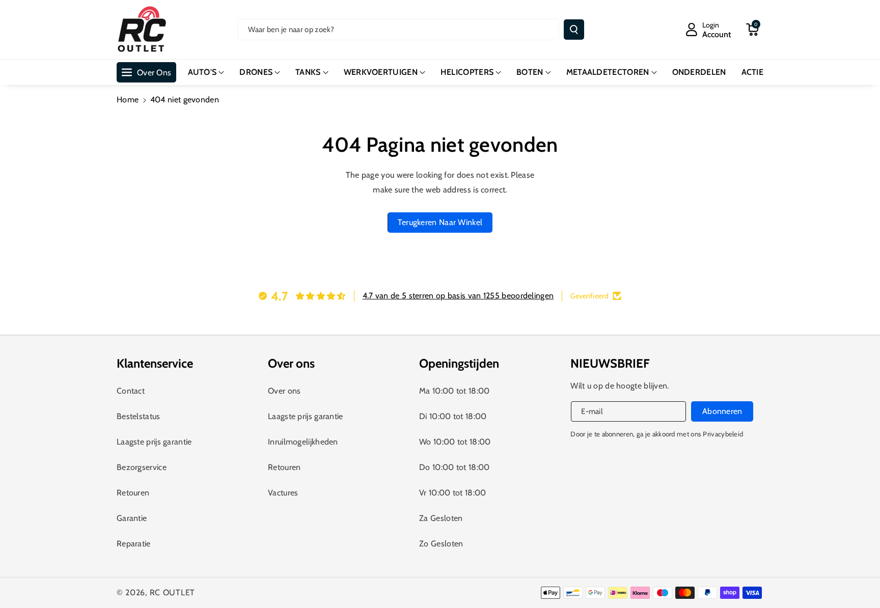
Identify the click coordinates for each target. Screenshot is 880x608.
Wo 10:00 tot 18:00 (454, 442)
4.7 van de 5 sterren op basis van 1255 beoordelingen (458, 295)
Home (128, 99)
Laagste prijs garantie (154, 442)
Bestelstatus (138, 416)
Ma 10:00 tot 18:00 (454, 391)
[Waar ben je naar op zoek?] (574, 29)
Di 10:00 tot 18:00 (452, 416)
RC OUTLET (172, 592)
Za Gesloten (440, 518)
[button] (752, 29)
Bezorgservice (142, 467)
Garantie (132, 518)
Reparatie (134, 543)
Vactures (283, 493)
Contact (131, 391)
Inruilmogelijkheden (303, 442)
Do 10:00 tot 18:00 (454, 467)
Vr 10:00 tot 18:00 (452, 493)
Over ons (284, 391)
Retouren (133, 493)
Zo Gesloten (441, 543)
